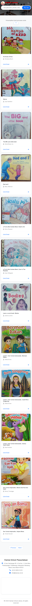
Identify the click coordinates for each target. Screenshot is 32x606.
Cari (27, 8)
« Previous (13, 548)
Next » (20, 548)
